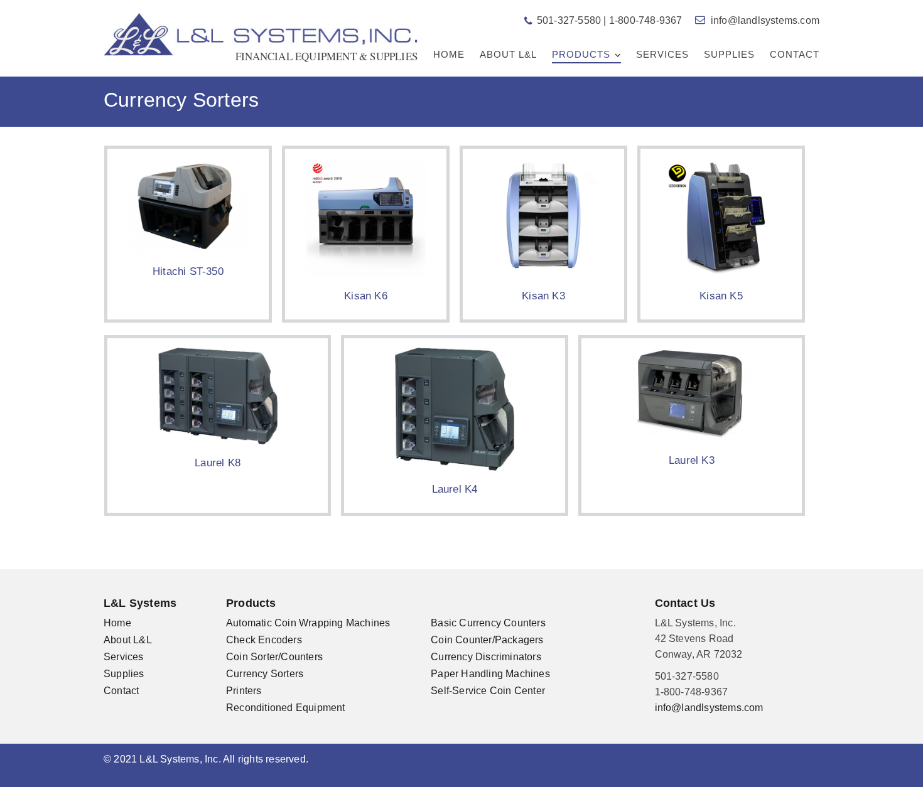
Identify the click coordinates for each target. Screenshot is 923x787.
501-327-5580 (569, 20)
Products (581, 54)
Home (449, 54)
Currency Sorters (264, 673)
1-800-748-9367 (646, 20)
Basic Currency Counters (488, 623)
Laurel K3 (692, 460)
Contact (794, 54)
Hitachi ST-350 (188, 271)
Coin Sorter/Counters (274, 656)
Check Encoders (264, 639)
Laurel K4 (455, 489)
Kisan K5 (721, 296)
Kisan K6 (365, 296)
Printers (244, 690)
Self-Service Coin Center (488, 690)
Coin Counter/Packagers (487, 639)
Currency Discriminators (486, 656)
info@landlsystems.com (765, 20)
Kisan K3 (543, 296)
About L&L (508, 54)
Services (662, 54)
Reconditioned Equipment (285, 707)
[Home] (261, 34)
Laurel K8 (217, 463)
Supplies (729, 54)
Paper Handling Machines (490, 673)
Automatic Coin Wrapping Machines (308, 623)
